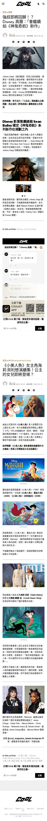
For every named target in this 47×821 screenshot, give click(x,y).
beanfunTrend (23, 360)
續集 (29, 761)
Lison (13, 383)
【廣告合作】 (30, 809)
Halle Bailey (8, 758)
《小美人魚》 (23, 756)
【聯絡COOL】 (19, 809)
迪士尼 (35, 761)
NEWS (11, 360)
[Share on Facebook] (13, 42)
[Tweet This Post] (18, 42)
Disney (20, 229)
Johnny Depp (30, 229)
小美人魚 (7, 761)
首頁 (5, 12)
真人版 (23, 761)
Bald (13, 34)
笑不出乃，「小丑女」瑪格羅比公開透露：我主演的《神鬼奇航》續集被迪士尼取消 (23, 104)
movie (17, 758)
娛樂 (10, 12)
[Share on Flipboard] (23, 42)
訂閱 (40, 328)
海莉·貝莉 (15, 761)
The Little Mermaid (30, 758)
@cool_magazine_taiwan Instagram (24, 738)
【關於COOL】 (8, 809)
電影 (41, 761)
